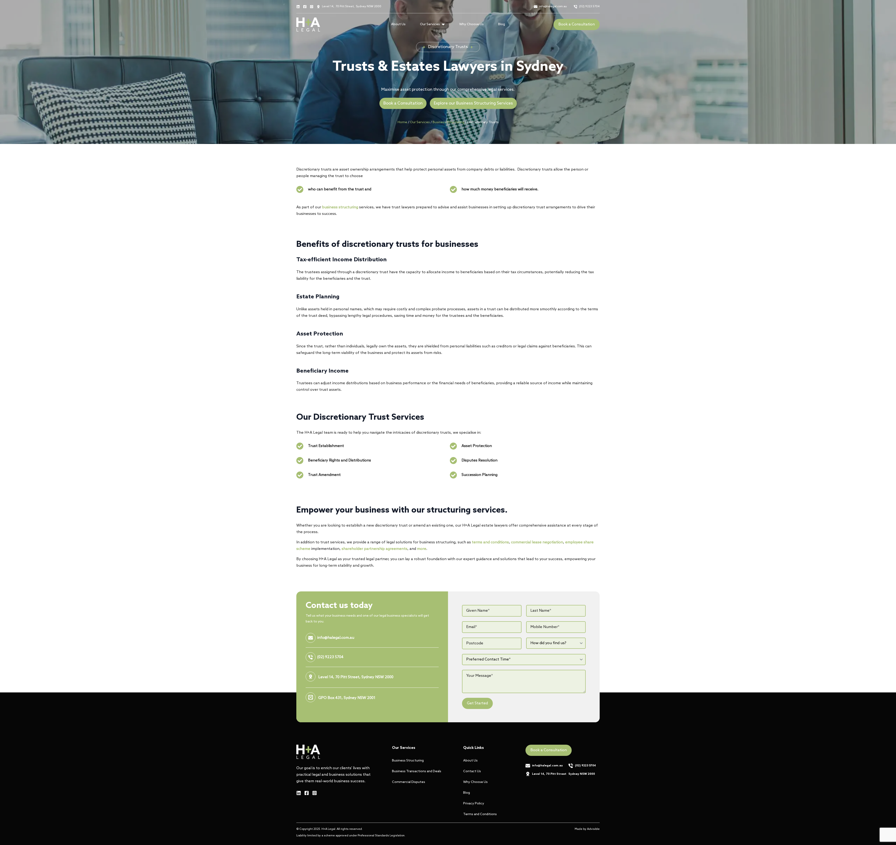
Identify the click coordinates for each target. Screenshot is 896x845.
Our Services (420, 122)
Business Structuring (448, 122)
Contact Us (472, 771)
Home (402, 122)
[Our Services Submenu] (444, 24)
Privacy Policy (473, 804)
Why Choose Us (471, 24)
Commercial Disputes (408, 782)
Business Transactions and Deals (416, 771)
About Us (398, 24)
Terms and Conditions (480, 814)
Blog (501, 24)
